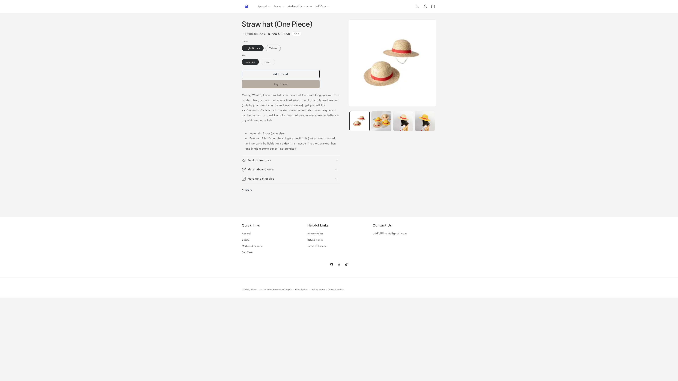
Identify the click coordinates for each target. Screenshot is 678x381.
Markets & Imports (252, 246)
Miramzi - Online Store (261, 289)
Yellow (273, 48)
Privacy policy (318, 289)
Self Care (247, 252)
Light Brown (253, 48)
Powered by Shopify (282, 289)
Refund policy (301, 289)
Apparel (246, 233)
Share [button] (248, 190)
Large (269, 62)
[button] (264, 6)
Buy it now (281, 84)
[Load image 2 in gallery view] (381, 121)
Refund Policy (315, 239)
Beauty (245, 239)
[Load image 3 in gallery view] (403, 121)
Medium (250, 62)
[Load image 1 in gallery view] (360, 121)
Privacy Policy (315, 233)
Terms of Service (317, 246)
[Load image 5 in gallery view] (425, 121)
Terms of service (336, 289)
